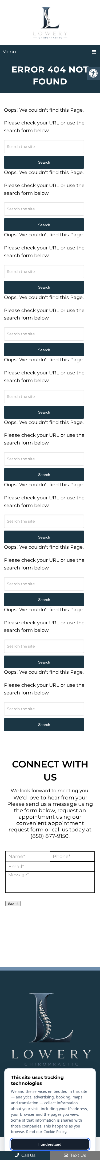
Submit (12, 904)
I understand (50, 1144)
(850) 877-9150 (49, 836)
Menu (9, 52)
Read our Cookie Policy (46, 1131)
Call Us (27, 1155)
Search (44, 724)
